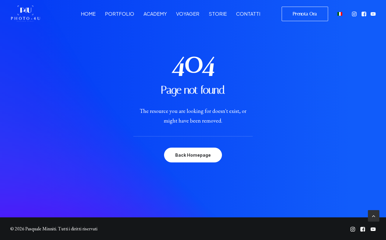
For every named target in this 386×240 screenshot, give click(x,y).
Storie (218, 14)
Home (88, 14)
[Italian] (339, 13)
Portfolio (119, 14)
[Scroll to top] (373, 215)
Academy (155, 14)
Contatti (248, 14)
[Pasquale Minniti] (25, 13)
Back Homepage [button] (193, 155)
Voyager (187, 14)
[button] (355, 13)
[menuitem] (88, 13)
